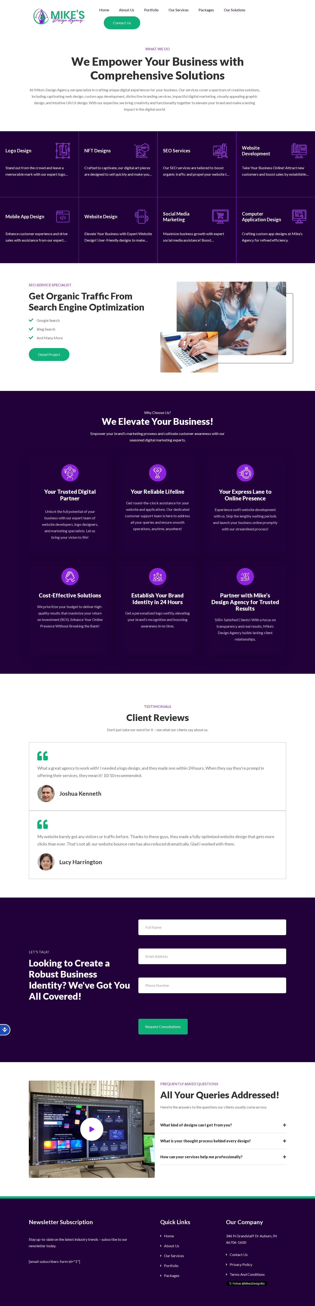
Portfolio (151, 10)
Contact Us (122, 23)
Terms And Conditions (247, 1274)
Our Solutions (234, 10)
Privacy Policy (241, 1264)
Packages (206, 10)
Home (104, 10)
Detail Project (49, 354)
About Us (126, 10)
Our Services (179, 10)
